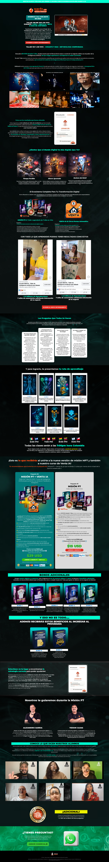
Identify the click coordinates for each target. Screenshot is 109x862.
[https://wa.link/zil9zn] (71, 838)
